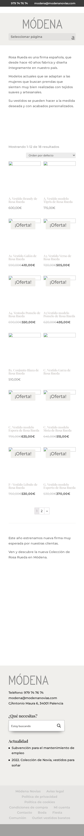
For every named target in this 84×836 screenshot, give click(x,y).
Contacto (24, 812)
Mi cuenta (62, 807)
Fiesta (57, 812)
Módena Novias (28, 791)
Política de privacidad (39, 797)
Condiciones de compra (28, 807)
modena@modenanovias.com (33, 698)
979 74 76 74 (33, 693)
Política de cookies (39, 802)
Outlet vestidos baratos (51, 818)
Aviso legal (55, 791)
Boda (42, 812)
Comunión (17, 818)
